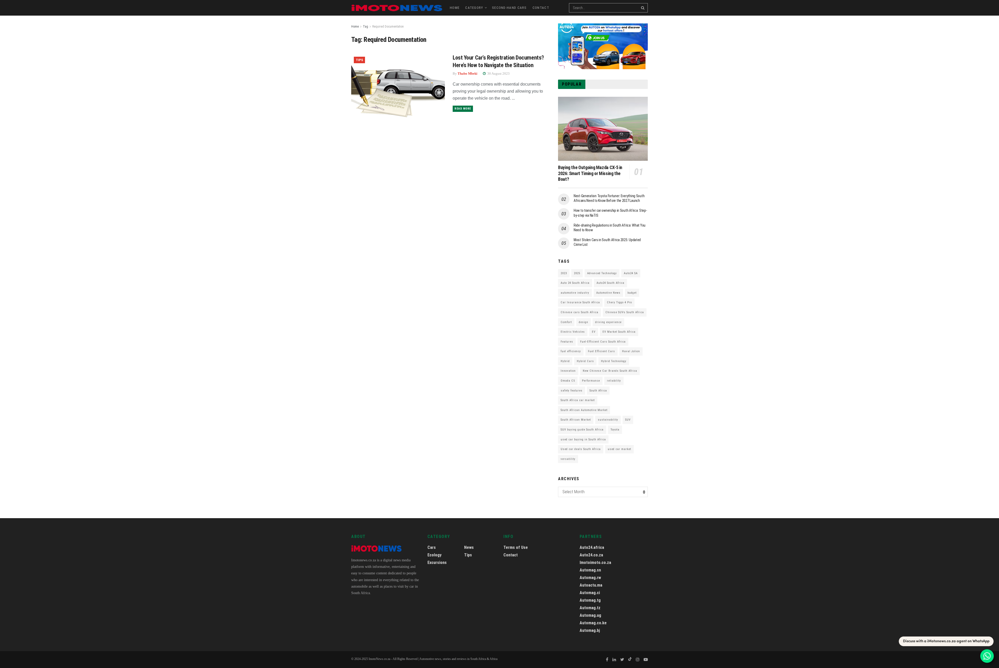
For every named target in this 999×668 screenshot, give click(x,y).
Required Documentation (388, 26)
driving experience (608, 322)
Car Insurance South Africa (580, 302)
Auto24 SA (631, 273)
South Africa (598, 390)
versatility (568, 459)
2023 (564, 273)
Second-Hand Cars (509, 8)
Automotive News (608, 292)
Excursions (437, 562)
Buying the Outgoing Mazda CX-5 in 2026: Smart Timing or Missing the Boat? (590, 173)
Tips (359, 60)
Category (474, 8)
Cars (431, 547)
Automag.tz (590, 607)
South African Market (576, 419)
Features (567, 341)
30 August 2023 (498, 73)
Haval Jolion (631, 351)
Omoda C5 (568, 380)
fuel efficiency (571, 351)
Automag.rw (590, 577)
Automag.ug (590, 615)
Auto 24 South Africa (575, 283)
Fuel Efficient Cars (601, 351)
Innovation (568, 370)
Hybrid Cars (585, 361)
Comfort (566, 322)
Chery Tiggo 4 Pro (619, 302)
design (583, 322)
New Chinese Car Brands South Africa (610, 370)
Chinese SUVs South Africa (624, 312)
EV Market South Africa (619, 331)
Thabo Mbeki (467, 73)
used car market (619, 449)
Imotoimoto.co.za (595, 562)
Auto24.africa (592, 547)
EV (593, 331)
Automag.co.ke (593, 622)
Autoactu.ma (591, 585)
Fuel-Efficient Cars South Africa (603, 341)
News (469, 547)
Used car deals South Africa (581, 449)
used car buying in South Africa (583, 439)
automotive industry (575, 292)
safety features (571, 390)
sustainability (608, 419)
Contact (541, 8)
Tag (365, 26)
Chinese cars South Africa (579, 312)
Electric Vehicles (573, 331)
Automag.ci (590, 592)
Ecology (434, 555)
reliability (614, 380)
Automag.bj (590, 630)
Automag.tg (590, 600)
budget (632, 292)
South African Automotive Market (584, 410)
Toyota (615, 429)
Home (454, 8)
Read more (462, 108)
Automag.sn (590, 570)
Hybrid (565, 361)
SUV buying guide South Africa (582, 429)
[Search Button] (643, 7)
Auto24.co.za (591, 555)
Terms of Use (515, 547)
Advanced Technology (602, 273)
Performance (591, 380)
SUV (628, 419)
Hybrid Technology (613, 361)
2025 (577, 273)
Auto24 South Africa (610, 283)
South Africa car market (578, 400)
